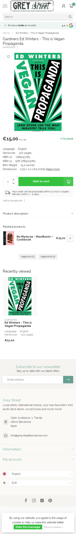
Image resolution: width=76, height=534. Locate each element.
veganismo (48, 256)
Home (6, 32)
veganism (27, 256)
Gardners (9, 47)
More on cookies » (53, 527)
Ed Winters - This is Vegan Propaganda (37, 32)
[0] (71, 6)
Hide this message (28, 527)
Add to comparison (13, 200)
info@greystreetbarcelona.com (29, 435)
